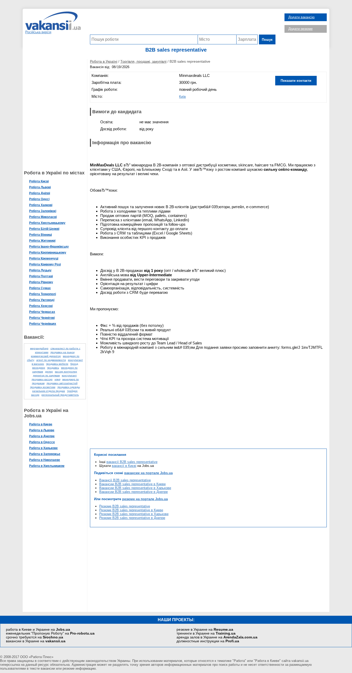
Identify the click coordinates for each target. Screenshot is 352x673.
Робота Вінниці (40, 235)
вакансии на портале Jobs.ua (148, 473)
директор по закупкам (46, 375)
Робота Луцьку (40, 270)
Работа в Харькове (43, 448)
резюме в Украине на (205, 629)
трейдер (72, 391)
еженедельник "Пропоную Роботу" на (50, 633)
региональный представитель (60, 394)
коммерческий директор (46, 356)
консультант (69, 375)
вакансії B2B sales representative (131, 462)
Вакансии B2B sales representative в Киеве (132, 484)
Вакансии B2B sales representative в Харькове (135, 488)
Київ (182, 97)
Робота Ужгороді (41, 300)
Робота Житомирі (42, 240)
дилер (49, 371)
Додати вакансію (301, 17)
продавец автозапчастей (62, 383)
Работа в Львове (41, 430)
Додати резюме (300, 29)
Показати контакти (296, 81)
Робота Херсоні (41, 306)
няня (57, 379)
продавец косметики (42, 387)
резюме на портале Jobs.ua (145, 499)
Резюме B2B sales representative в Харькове (134, 514)
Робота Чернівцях (42, 324)
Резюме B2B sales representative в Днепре (132, 518)
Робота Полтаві (41, 276)
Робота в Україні (103, 61)
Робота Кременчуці (43, 258)
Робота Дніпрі (39, 193)
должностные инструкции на (208, 641)
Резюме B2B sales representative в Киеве (131, 510)
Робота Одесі (39, 199)
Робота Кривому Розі (45, 264)
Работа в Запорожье (44, 454)
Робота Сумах (40, 288)
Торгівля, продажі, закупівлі (143, 61)
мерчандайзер (39, 348)
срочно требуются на (34, 637)
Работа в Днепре (42, 436)
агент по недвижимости (51, 360)
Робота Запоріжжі (42, 211)
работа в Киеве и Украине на (38, 629)
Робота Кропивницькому (47, 252)
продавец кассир (42, 379)
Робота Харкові (40, 205)
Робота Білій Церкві (44, 229)
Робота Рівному (41, 282)
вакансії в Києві (124, 466)
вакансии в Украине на (35, 641)
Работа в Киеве (40, 424)
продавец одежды (68, 387)
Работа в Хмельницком (46, 466)
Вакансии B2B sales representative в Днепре (133, 492)
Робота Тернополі (42, 294)
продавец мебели (57, 363)
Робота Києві (39, 181)
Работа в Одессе (42, 442)
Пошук (267, 40)
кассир (35, 394)
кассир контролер (66, 371)
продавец (53, 367)
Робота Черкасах (42, 312)
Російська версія (38, 32)
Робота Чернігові (42, 318)
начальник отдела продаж (48, 391)
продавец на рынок (62, 352)
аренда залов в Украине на (217, 637)
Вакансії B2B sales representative (125, 480)
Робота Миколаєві (43, 217)
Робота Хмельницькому (47, 223)
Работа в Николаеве (44, 460)
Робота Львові (40, 187)
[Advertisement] (182, 23)
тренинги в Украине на (206, 633)
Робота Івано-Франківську (49, 246)
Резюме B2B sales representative (124, 506)
